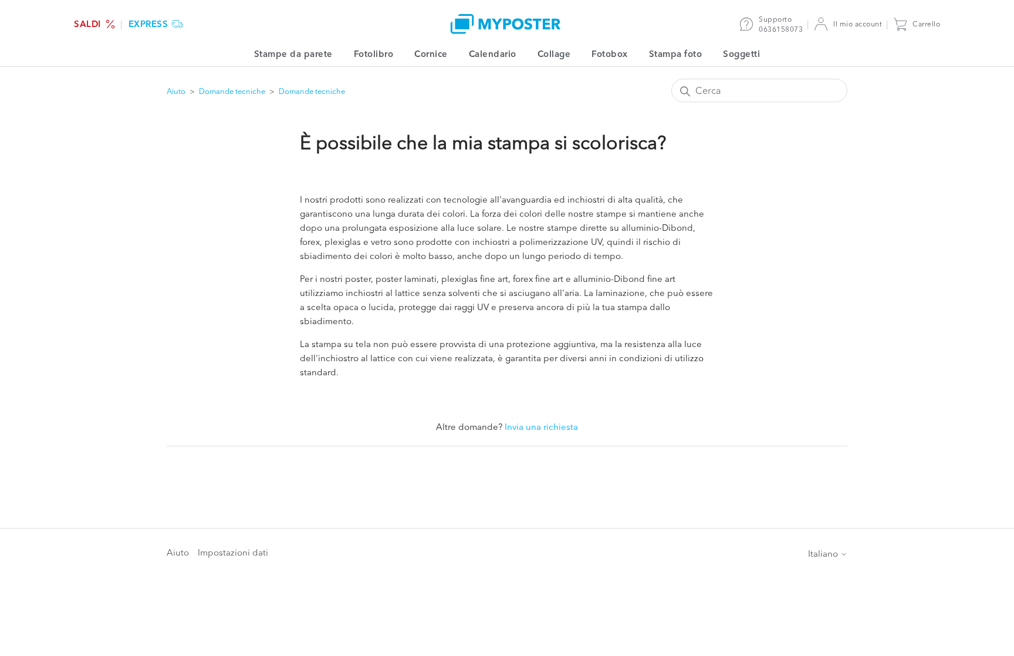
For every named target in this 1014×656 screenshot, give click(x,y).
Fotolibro (374, 53)
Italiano (824, 554)
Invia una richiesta (541, 426)
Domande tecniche (232, 91)
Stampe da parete (293, 53)
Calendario (492, 53)
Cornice (431, 53)
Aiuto (176, 91)
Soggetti (741, 53)
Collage (554, 53)
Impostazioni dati (233, 552)
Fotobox (610, 53)
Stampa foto (675, 53)
